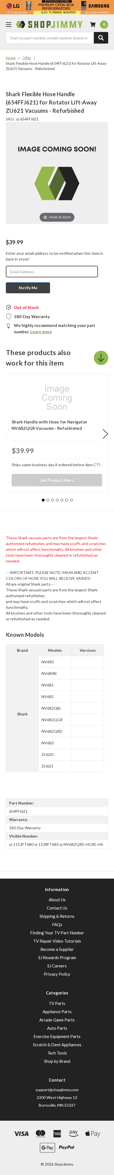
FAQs (57, 924)
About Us (57, 899)
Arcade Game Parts (57, 1019)
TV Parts (57, 1003)
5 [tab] (62, 500)
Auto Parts (57, 1028)
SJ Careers (57, 965)
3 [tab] (52, 500)
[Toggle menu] (8, 24)
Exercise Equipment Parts (57, 1036)
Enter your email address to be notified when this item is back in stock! (54, 256)
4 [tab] (57, 500)
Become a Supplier (57, 949)
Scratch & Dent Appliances (57, 1044)
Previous (7, 434)
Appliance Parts (57, 1011)
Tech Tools (57, 1052)
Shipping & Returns (57, 916)
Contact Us (57, 907)
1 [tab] (43, 500)
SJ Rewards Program (57, 957)
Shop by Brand (57, 1061)
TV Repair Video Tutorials (57, 940)
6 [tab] (66, 500)
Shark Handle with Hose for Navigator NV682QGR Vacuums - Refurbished (49, 425)
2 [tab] (47, 500)
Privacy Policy (57, 974)
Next (105, 434)
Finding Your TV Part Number (57, 932)
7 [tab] (71, 500)
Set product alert (56, 480)
